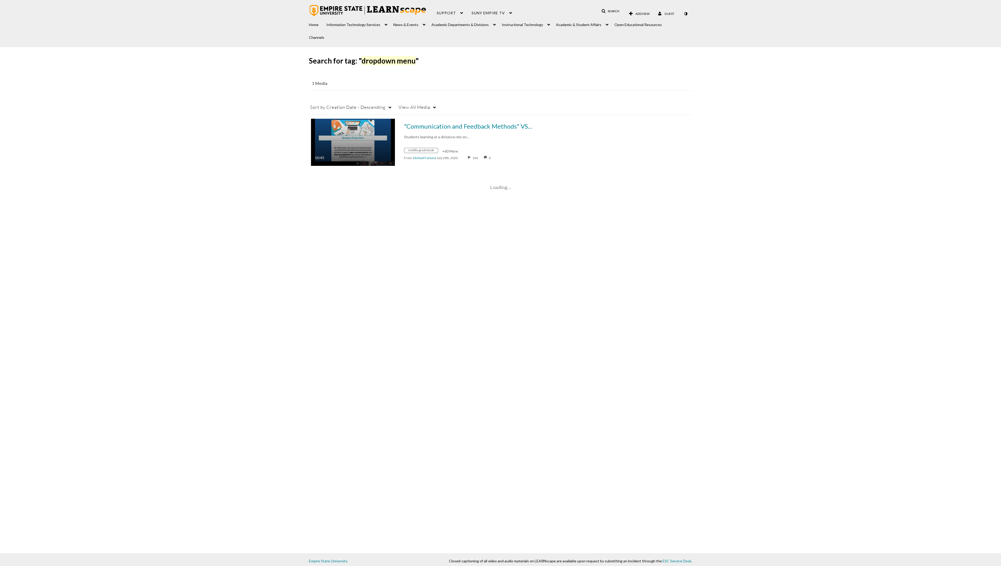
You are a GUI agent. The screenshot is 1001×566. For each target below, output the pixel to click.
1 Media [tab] (319, 83)
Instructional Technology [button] (522, 24)
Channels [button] (316, 37)
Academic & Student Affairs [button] (578, 24)
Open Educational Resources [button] (638, 24)
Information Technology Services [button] (353, 24)
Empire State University (328, 561)
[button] (610, 11)
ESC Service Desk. (677, 561)
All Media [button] (414, 107)
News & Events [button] (405, 24)
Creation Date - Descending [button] (348, 107)
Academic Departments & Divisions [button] (460, 24)
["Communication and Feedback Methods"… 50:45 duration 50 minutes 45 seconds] (353, 142)
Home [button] (314, 24)
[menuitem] (317, 23)
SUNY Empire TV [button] (488, 13)
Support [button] (446, 13)
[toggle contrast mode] (685, 13)
